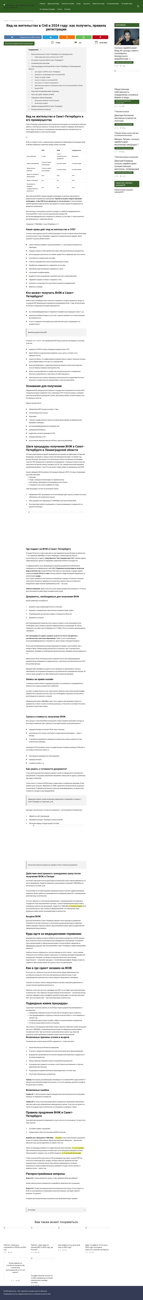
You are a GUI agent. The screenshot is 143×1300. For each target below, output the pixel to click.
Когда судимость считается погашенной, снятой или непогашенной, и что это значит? (15, 1267)
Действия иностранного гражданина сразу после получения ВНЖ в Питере (59, 85)
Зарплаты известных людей (124, 62)
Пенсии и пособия (68, 3)
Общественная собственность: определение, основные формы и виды (126, 93)
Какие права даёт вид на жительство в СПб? (49, 57)
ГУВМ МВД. (45, 701)
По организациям (113, 3)
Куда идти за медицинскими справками (45, 91)
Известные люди (98, 3)
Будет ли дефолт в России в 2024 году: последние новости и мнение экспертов (96, 1247)
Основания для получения (40, 63)
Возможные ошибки (41, 103)
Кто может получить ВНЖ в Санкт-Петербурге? (47, 60)
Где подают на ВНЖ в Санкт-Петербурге (47, 72)
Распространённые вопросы (41, 109)
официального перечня (34, 946)
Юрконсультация (53, 3)
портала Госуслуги (52, 683)
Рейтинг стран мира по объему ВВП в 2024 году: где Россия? (42, 1247)
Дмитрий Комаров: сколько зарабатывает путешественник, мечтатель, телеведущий (126, 165)
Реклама (67, 9)
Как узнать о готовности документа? (47, 83)
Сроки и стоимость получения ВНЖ (46, 80)
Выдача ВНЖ (39, 88)
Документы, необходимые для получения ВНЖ (50, 74)
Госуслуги (86, 3)
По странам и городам (47, 9)
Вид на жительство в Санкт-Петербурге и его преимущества (52, 54)
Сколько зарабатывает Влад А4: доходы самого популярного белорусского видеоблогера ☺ (126, 53)
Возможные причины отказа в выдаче (47, 100)
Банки (79, 3)
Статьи (59, 9)
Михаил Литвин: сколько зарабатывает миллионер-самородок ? (126, 142)
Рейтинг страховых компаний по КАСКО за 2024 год (15, 1247)
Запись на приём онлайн (42, 77)
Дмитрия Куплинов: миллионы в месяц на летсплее (125, 118)
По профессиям (126, 3)
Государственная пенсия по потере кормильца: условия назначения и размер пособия (42, 1279)
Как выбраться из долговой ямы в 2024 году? (69, 1246)
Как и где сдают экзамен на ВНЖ (42, 94)
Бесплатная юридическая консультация (19, 43)
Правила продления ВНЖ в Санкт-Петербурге (47, 106)
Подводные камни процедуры (41, 97)
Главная (42, 3)
